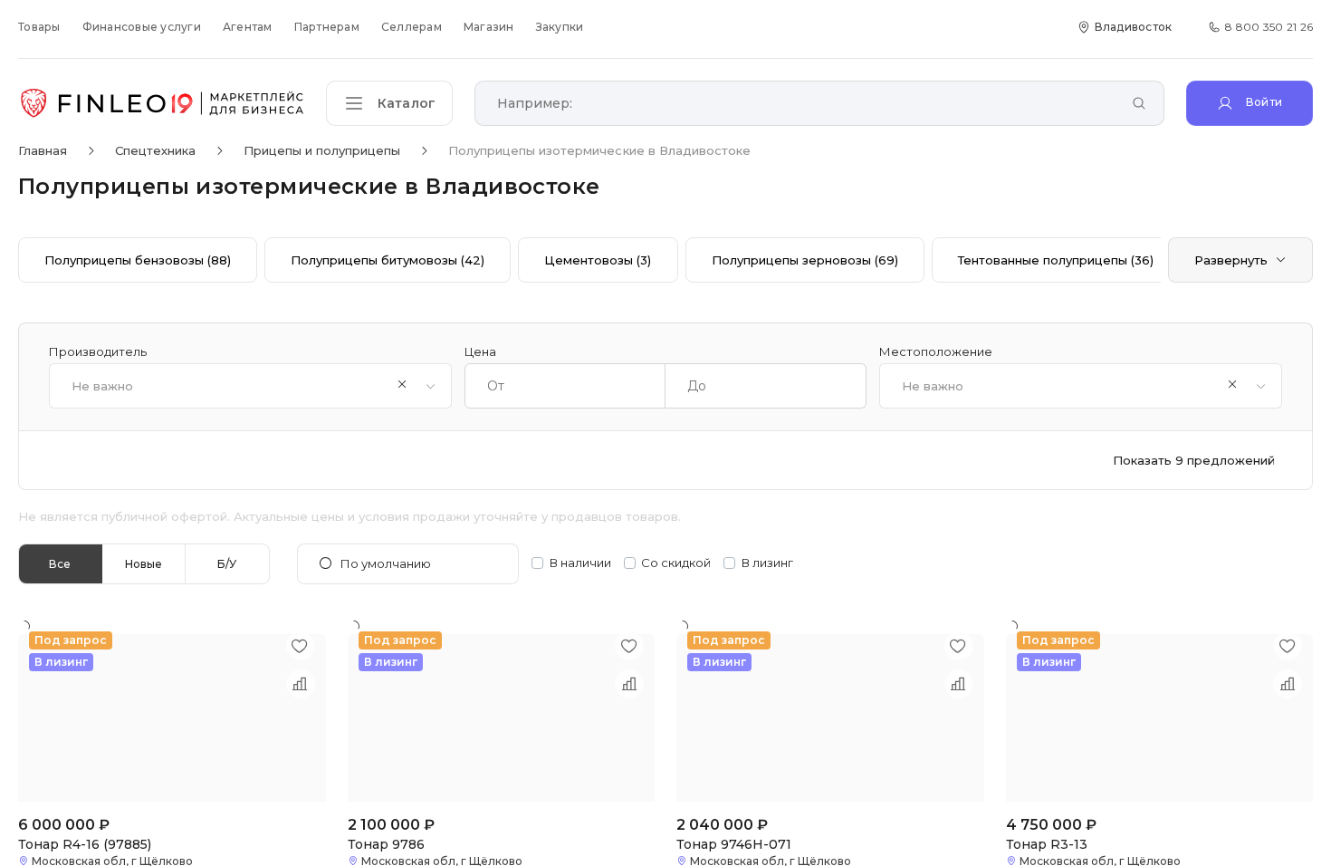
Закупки (560, 27)
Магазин (489, 27)
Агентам (248, 27)
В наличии (580, 563)
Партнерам (326, 27)
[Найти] (1139, 104)
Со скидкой (676, 563)
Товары (39, 27)
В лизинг (767, 563)
